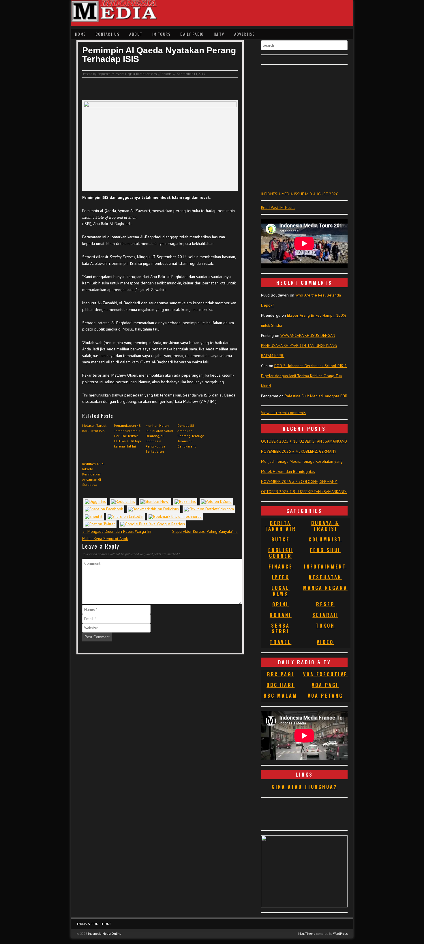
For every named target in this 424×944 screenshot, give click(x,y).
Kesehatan (325, 577)
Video (325, 642)
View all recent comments (283, 412)
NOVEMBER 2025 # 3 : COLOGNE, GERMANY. (299, 481)
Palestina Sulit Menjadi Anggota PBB (316, 396)
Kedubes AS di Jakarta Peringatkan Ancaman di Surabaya (93, 474)
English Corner (280, 553)
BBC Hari (280, 684)
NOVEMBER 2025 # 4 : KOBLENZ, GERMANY (298, 451)
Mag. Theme (306, 934)
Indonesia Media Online (104, 934)
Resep (325, 604)
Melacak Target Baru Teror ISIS (94, 428)
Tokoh (325, 625)
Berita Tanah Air (280, 526)
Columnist (325, 539)
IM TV (219, 34)
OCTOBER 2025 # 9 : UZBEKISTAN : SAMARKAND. (304, 491)
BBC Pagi (280, 674)
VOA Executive (325, 674)
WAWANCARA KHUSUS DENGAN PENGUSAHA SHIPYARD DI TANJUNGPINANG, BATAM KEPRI (299, 345)
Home (80, 34)
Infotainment (325, 566)
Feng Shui (325, 550)
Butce (280, 539)
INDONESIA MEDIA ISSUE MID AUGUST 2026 (299, 194)
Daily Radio (192, 34)
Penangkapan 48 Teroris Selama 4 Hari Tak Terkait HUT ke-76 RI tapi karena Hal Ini (127, 435)
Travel (280, 642)
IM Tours (161, 34)
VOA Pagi (325, 684)
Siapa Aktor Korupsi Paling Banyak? (205, 531)
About (135, 34)
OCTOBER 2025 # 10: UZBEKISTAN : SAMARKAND (304, 441)
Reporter (104, 74)
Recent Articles (146, 74)
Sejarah (325, 614)
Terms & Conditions (93, 924)
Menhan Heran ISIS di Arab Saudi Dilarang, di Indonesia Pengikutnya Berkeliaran (159, 438)
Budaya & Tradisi (325, 526)
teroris (166, 74)
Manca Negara (125, 74)
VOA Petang (325, 695)
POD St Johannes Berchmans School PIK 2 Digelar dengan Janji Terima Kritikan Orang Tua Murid (304, 375)
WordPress (340, 934)
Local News (280, 590)
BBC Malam (280, 695)
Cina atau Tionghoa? (304, 786)
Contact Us (107, 34)
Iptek (280, 577)
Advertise (244, 34)
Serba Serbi (280, 628)
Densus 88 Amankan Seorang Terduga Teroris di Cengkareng (190, 435)
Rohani (281, 614)
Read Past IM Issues (278, 207)
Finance (281, 566)
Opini (280, 604)
